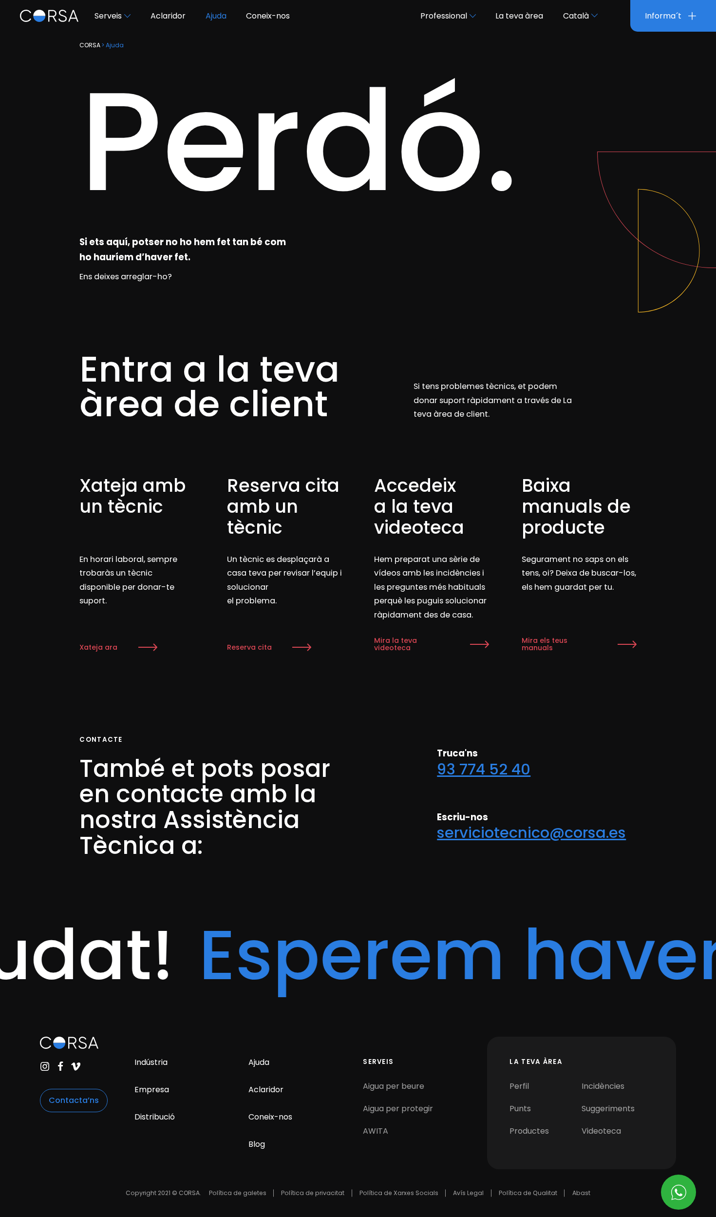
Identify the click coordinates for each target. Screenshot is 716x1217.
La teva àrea (519, 15)
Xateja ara (98, 647)
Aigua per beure (393, 1086)
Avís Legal (468, 1193)
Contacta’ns (74, 1100)
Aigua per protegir (398, 1108)
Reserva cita (249, 647)
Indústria (151, 1062)
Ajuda (216, 15)
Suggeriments (608, 1108)
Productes (529, 1131)
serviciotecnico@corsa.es (531, 833)
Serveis (108, 15)
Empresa (151, 1089)
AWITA (375, 1131)
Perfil (519, 1086)
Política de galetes (237, 1193)
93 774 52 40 (483, 769)
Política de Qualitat (528, 1193)
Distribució (154, 1116)
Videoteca (601, 1131)
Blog (256, 1144)
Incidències (603, 1086)
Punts (520, 1108)
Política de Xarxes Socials (398, 1193)
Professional (443, 15)
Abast (581, 1193)
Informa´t (664, 15)
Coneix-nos (268, 15)
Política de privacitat (312, 1193)
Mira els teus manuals (544, 644)
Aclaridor (168, 15)
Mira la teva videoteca (395, 644)
